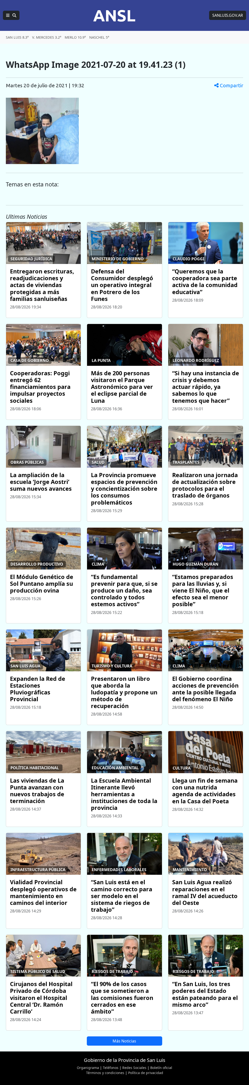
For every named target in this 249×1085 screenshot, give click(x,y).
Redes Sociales (134, 1067)
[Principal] (11, 15)
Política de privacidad (145, 1072)
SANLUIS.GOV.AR (227, 15)
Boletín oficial (161, 1067)
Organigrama (88, 1067)
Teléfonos (110, 1067)
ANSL (114, 15)
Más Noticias (124, 1041)
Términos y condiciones (105, 1072)
